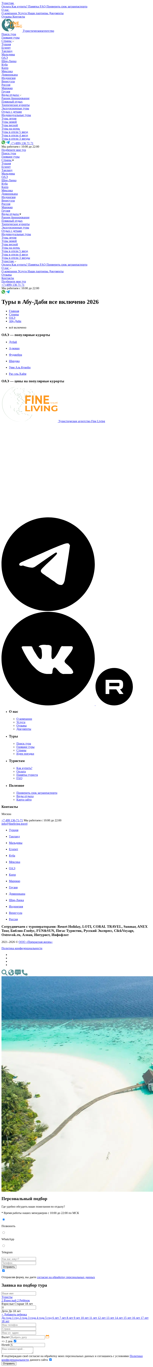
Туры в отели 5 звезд (14, 132)
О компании (24, 718)
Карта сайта (24, 799)
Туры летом (8, 118)
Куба (4, 64)
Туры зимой (9, 121)
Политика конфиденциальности (21, 948)
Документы (23, 729)
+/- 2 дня (7, 1341)
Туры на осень (10, 128)
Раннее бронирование (15, 98)
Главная (14, 311)
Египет (6, 47)
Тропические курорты (15, 105)
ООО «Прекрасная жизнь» (36, 941)
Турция (6, 44)
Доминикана (9, 74)
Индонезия (8, 78)
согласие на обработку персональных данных (66, 1277)
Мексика (7, 71)
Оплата (21, 771)
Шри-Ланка (8, 61)
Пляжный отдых (12, 101)
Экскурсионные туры (15, 108)
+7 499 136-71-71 (12, 820)
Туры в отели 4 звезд (14, 135)
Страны (6, 41)
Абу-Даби (15, 321)
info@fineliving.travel (14, 823)
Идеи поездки (25, 753)
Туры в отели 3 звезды (15, 138)
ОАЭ (4, 57)
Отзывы (21, 725)
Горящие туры (10, 37)
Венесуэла (8, 81)
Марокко (7, 88)
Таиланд (6, 51)
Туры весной (9, 125)
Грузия (5, 91)
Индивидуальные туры (16, 115)
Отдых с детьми (11, 111)
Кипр (4, 67)
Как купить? (24, 768)
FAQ (19, 778)
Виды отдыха (10, 94)
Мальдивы (8, 54)
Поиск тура (8, 34)
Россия (5, 84)
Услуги (20, 722)
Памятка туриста (27, 774)
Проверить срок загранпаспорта (36, 792)
